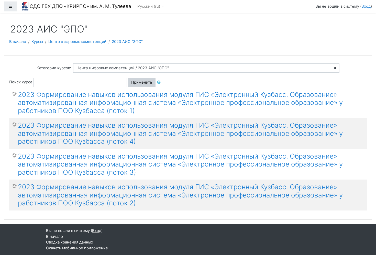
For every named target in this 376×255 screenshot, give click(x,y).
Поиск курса (20, 82)
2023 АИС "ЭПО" (127, 41)
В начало (17, 41)
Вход (366, 6)
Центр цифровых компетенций (77, 41)
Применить (141, 82)
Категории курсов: (54, 67)
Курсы (37, 41)
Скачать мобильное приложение (77, 248)
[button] (160, 82)
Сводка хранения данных (69, 242)
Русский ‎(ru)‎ (149, 6)
